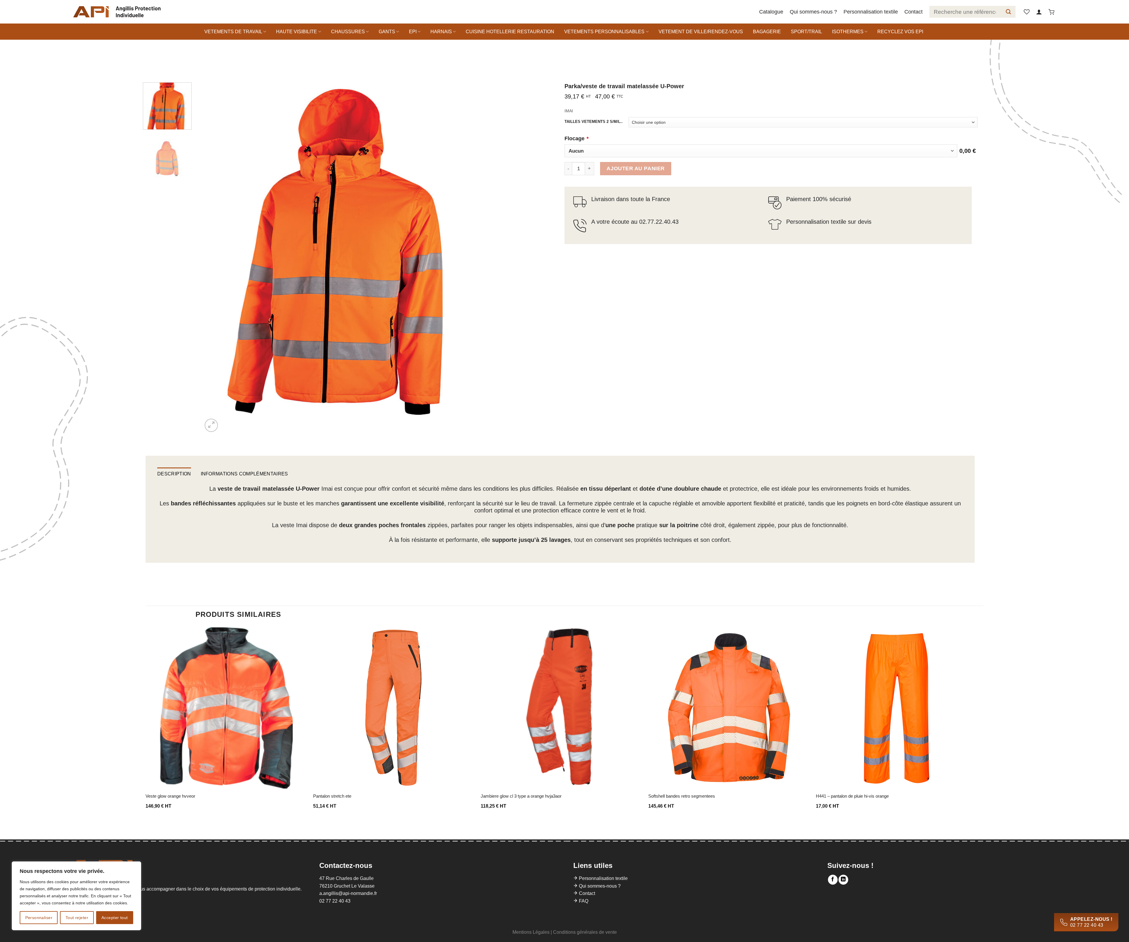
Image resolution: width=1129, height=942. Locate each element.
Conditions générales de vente (585, 932)
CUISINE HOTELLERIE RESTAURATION (510, 31)
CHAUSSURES (348, 31)
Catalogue (771, 12)
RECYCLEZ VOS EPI (900, 31)
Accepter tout (114, 917)
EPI (413, 31)
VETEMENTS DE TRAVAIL (233, 31)
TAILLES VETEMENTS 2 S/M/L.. (593, 122)
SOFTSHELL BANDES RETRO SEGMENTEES (681, 796)
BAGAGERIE (767, 31)
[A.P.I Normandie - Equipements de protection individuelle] (117, 11)
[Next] (470, 258)
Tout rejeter (77, 917)
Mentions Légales (531, 932)
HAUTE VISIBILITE (296, 31)
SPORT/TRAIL (806, 31)
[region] (76, 895)
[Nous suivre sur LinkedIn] (843, 880)
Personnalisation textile (871, 12)
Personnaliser (38, 917)
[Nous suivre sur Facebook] (833, 880)
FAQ (583, 900)
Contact (913, 12)
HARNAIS (441, 31)
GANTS (387, 31)
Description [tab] (174, 473)
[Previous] (215, 258)
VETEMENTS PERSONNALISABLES (604, 31)
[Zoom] (211, 425)
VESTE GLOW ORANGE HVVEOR (170, 796)
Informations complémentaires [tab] (244, 473)
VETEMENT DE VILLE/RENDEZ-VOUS (701, 31)
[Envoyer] (1008, 12)
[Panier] (1051, 11)
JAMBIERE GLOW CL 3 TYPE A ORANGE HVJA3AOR (521, 796)
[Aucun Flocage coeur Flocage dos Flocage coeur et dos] (760, 150)
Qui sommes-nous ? (813, 12)
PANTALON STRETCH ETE (332, 796)
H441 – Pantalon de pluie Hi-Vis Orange (852, 796)
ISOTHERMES (848, 31)
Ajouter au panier (635, 168)
